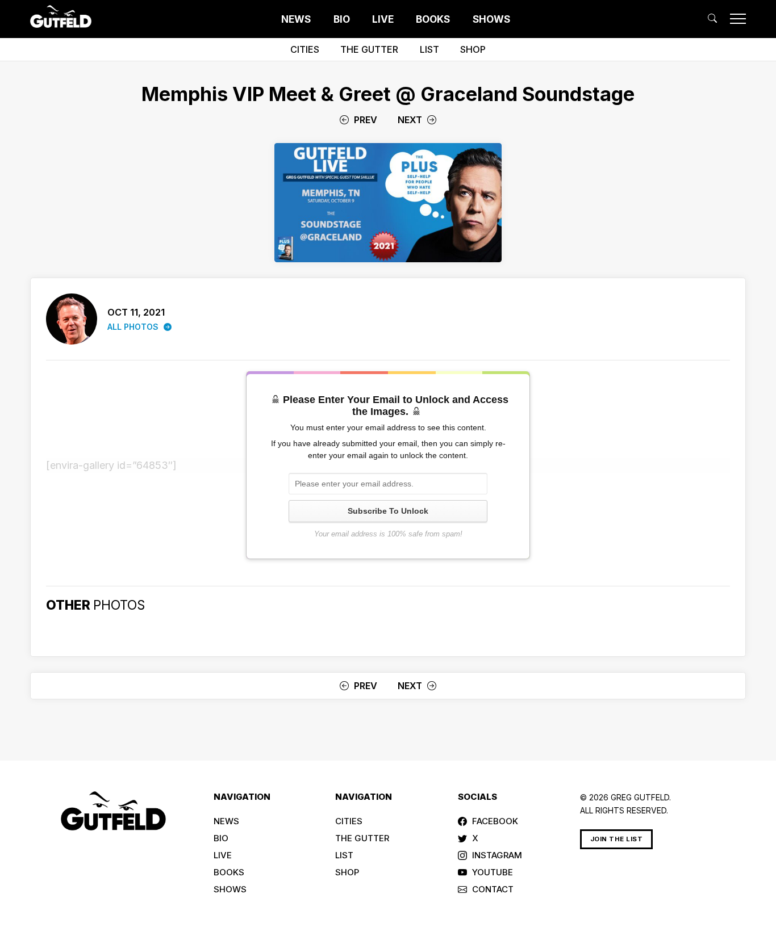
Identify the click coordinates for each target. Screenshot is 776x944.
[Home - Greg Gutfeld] (60, 16)
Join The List (616, 839)
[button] (712, 18)
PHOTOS (119, 604)
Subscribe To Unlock (388, 510)
